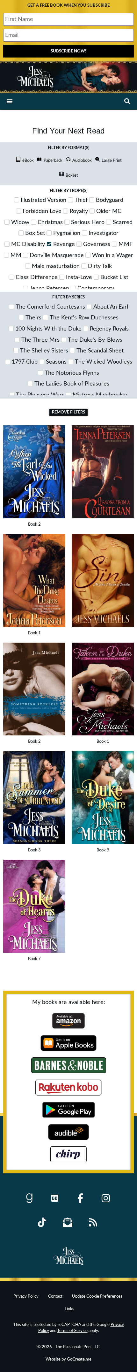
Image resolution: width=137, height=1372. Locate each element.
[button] (9, 101)
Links (69, 1309)
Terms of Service (72, 1331)
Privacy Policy (26, 1296)
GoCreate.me (79, 1359)
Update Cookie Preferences (97, 1296)
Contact (55, 1296)
